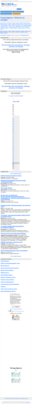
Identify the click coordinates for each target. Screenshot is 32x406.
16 (13, 143)
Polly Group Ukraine (6, 188)
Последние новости (24, 35)
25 (13, 158)
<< (13, 98)
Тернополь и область (4, 27)
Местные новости (4, 31)
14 (13, 139)
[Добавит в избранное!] (8, 311)
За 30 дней (19, 46)
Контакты (11, 398)
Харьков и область (15, 22)
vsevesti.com (28, 402)
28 (13, 163)
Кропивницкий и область (16, 24)
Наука (13, 32)
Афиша (22, 31)
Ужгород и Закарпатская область (15, 27)
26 (13, 159)
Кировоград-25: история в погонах (11, 175)
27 (13, 161)
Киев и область (9, 22)
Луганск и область (25, 24)
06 (13, 126)
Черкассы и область (14, 28)
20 (13, 149)
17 (13, 144)
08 (13, 129)
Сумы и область (27, 26)
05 (13, 125)
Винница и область (20, 23)
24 (13, 156)
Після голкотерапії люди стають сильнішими (14, 250)
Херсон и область (25, 27)
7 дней (16, 96)
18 (13, 146)
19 (13, 148)
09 (13, 131)
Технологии (17, 32)
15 (13, 141)
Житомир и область (27, 23)
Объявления (18, 31)
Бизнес (1, 32)
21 (13, 151)
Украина (9, 35)
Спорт (10, 32)
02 (13, 120)
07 (13, 128)
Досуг (26, 32)
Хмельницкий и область (5, 28)
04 (13, 123)
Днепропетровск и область (25, 22)
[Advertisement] (13, 65)
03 (13, 121)
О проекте (6, 398)
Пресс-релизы (28, 31)
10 (13, 133)
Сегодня (11, 96)
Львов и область (12, 25)
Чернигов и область (22, 28)
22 (13, 153)
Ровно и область (12, 26)
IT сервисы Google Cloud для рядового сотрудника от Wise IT (12, 227)
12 (13, 136)
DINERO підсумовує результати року (12, 242)
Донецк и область (3, 23)
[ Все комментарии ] (15, 173)
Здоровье (22, 32)
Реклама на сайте (18, 398)
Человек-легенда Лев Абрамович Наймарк (13, 233)
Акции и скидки (11, 31)
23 (13, 154)
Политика (6, 32)
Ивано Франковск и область (6, 24)
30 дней (21, 96)
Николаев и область (20, 25)
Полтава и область (4, 26)
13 (13, 138)
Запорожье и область (12, 23)
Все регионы (2, 22)
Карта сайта (25, 398)
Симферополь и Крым (19, 26)
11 (13, 134)
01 (13, 118)
